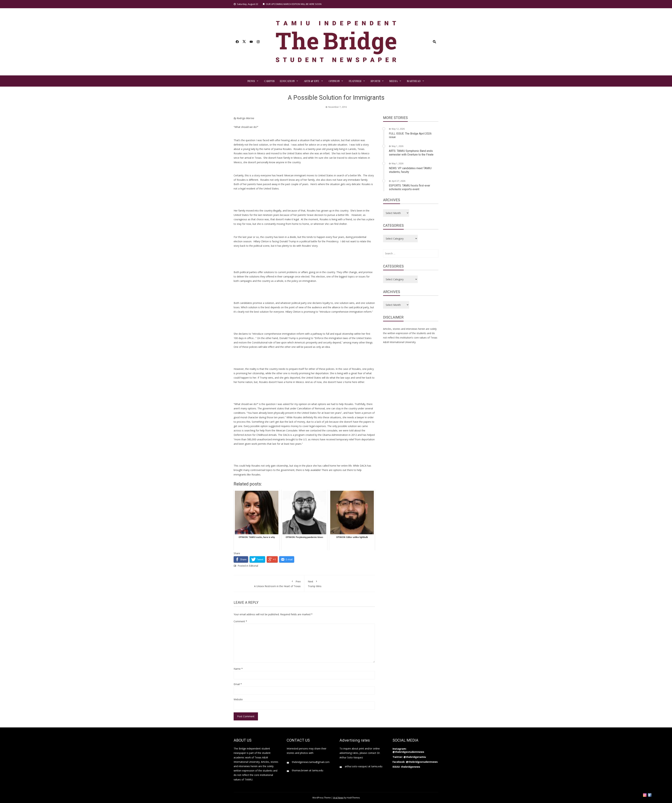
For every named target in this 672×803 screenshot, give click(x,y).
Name (238, 668)
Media (393, 81)
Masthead (414, 81)
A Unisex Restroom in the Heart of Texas (277, 584)
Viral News (338, 797)
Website (238, 699)
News (251, 81)
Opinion (334, 81)
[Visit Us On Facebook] (649, 794)
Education (287, 81)
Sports (375, 81)
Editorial (253, 565)
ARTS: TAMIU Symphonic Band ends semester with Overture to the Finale (411, 152)
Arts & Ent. (311, 81)
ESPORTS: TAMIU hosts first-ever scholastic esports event (409, 187)
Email (238, 684)
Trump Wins (314, 584)
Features (355, 81)
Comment (240, 621)
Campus (269, 81)
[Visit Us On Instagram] (644, 794)
